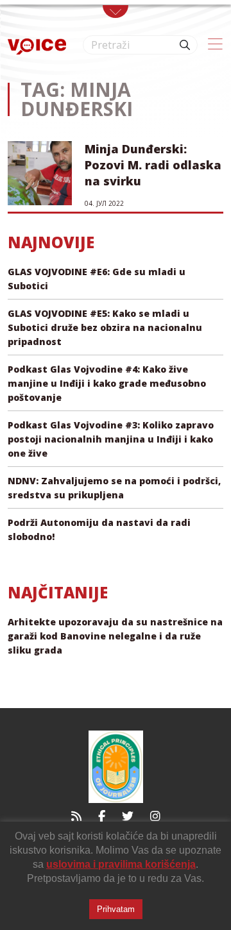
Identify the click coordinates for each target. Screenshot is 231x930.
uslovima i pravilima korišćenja (121, 864)
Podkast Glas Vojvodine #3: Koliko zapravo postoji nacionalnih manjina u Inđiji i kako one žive (111, 439)
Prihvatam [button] (116, 909)
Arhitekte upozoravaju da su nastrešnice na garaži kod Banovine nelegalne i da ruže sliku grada (115, 636)
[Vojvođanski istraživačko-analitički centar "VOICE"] (37, 45)
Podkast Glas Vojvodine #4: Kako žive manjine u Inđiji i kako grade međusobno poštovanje (107, 383)
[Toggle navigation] (115, 11)
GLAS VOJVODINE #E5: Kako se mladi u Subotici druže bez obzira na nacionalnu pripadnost (105, 327)
